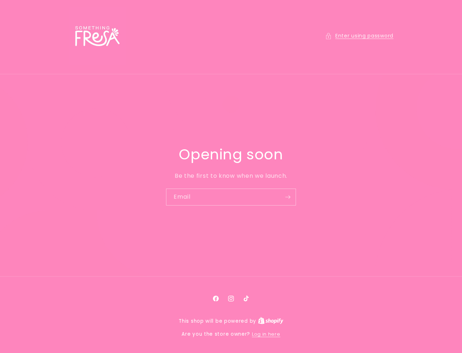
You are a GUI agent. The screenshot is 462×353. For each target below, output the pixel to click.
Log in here (266, 334)
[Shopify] (270, 321)
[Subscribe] (288, 197)
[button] (359, 35)
